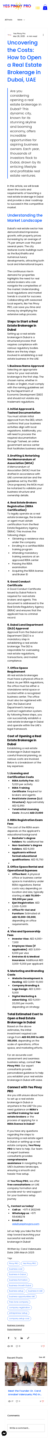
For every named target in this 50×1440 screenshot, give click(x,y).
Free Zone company (18, 1302)
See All (42, 1357)
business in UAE (35, 1291)
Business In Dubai (17, 1274)
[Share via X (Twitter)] (15, 1338)
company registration (19, 1307)
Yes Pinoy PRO (29, 1263)
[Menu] (38, 8)
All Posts (8, 20)
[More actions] (43, 35)
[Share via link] (28, 1338)
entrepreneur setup (18, 1313)
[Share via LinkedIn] (21, 1338)
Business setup (16, 1291)
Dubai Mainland (14, 1329)
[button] (45, 7)
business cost (15, 1269)
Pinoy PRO (13, 1263)
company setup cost (19, 1318)
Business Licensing (15, 1325)
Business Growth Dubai (20, 1285)
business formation (18, 1280)
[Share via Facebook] (8, 1338)
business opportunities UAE (22, 1296)
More (20, 20)
